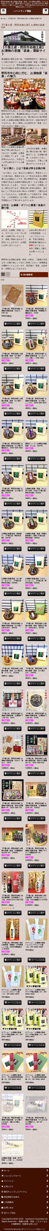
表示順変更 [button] (28, 274)
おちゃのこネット (20, 1229)
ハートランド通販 (22, 11)
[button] (3, 11)
